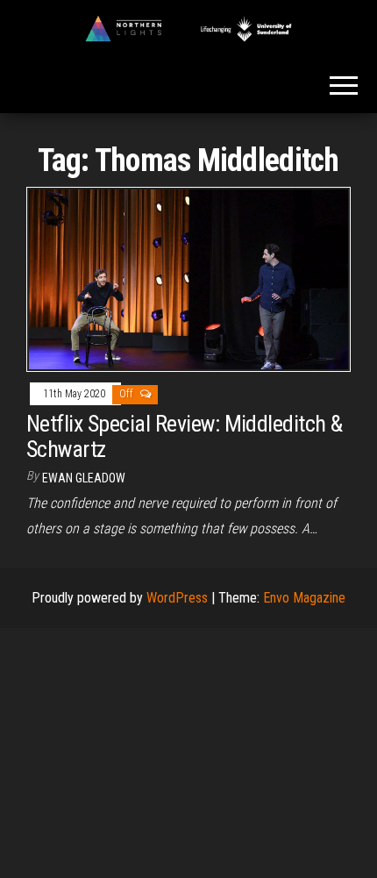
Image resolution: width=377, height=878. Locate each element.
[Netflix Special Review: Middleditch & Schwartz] (188, 278)
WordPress (177, 597)
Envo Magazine (304, 597)
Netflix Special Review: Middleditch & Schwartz (184, 436)
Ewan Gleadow (83, 478)
